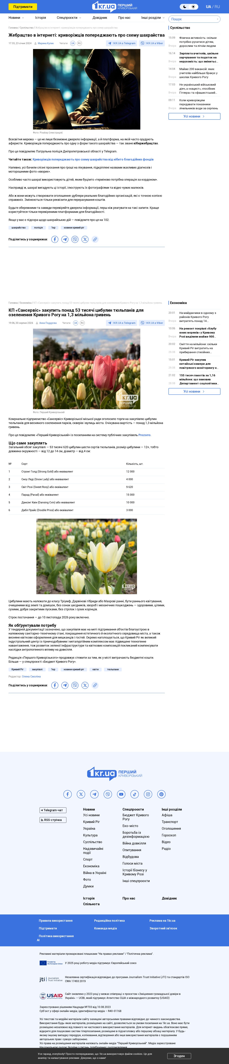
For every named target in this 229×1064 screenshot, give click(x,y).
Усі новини (191, 116)
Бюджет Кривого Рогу (136, 817)
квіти (96, 669)
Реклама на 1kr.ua (162, 920)
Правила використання (56, 920)
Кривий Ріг (17, 669)
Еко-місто (130, 826)
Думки (88, 886)
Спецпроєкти (67, 18)
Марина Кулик (46, 43)
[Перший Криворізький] (114, 7)
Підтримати (22, 7)
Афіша (167, 815)
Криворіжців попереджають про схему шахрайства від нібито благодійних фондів (93, 159)
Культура (90, 835)
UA (208, 6)
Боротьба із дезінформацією (136, 835)
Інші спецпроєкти (136, 881)
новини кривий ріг (74, 227)
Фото (87, 880)
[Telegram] (64, 239)
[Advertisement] (87, 273)
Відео (166, 842)
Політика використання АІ (55, 938)
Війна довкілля (134, 843)
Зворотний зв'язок (163, 928)
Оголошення (171, 828)
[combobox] (192, 19)
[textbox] (192, 19)
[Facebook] (54, 239)
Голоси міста (132, 863)
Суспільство (92, 842)
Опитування (132, 850)
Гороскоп (169, 835)
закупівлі (37, 669)
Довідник (100, 18)
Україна (89, 828)
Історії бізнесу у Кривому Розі (135, 872)
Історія (40, 18)
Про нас (124, 18)
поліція (38, 227)
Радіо (166, 849)
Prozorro (144, 435)
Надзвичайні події (93, 851)
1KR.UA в (124, 43)
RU (217, 6)
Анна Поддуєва (48, 323)
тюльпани (113, 669)
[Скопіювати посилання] (95, 239)
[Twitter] (85, 239)
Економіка (91, 866)
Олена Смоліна (31, 676)
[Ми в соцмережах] (67, 794)
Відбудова (131, 857)
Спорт (88, 859)
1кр (53, 227)
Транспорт (170, 822)
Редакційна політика (109, 920)
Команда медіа (105, 928)
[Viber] (74, 239)
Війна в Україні (94, 873)
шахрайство (19, 227)
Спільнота (91, 904)
